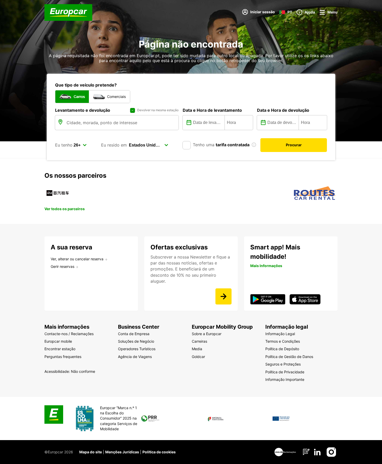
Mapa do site (90, 452)
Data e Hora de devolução (283, 110)
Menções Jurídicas (122, 452)
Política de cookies (159, 452)
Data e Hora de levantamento (212, 110)
